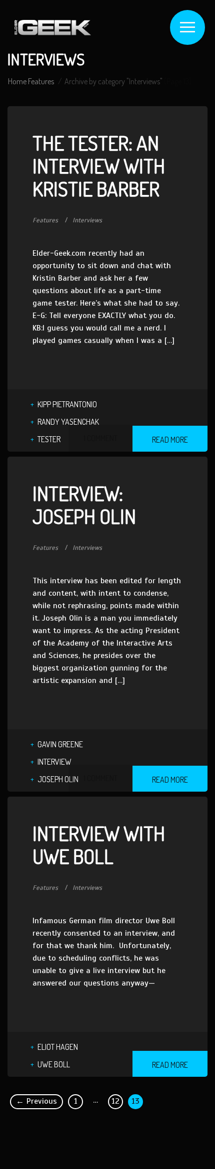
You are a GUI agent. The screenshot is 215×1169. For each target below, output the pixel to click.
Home (17, 81)
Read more (170, 440)
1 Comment (101, 438)
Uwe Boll (54, 1064)
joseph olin (58, 779)
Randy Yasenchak (68, 422)
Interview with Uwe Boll (98, 844)
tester (49, 439)
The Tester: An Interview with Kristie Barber (98, 165)
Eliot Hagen (58, 1047)
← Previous (36, 1101)
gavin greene (60, 744)
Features (41, 81)
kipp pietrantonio (67, 404)
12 (116, 1101)
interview (55, 762)
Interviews (87, 220)
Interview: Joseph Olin (84, 504)
